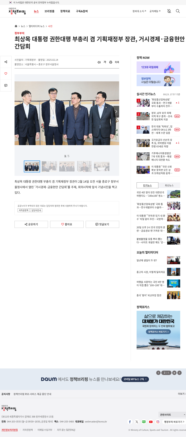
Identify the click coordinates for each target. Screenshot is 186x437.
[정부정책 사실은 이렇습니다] (158, 80)
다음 (116, 111)
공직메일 (154, 11)
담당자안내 (36, 210)
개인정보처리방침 (9, 429)
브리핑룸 (49, 11)
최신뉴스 (169, 185)
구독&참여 (82, 11)
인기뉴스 (147, 185)
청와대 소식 (138, 11)
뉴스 (36, 11)
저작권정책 (23, 210)
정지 (174, 373)
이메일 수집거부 (44, 429)
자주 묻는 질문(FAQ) (66, 429)
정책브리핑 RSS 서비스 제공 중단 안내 (32, 393)
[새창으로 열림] (110, 62)
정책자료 (65, 11)
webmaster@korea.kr (96, 421)
